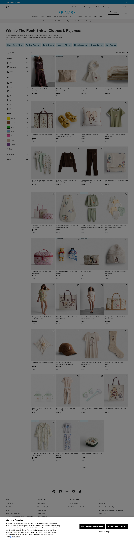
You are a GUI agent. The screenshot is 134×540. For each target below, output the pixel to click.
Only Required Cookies (92, 526)
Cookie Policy (15, 537)
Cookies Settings (104, 532)
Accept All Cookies (117, 526)
